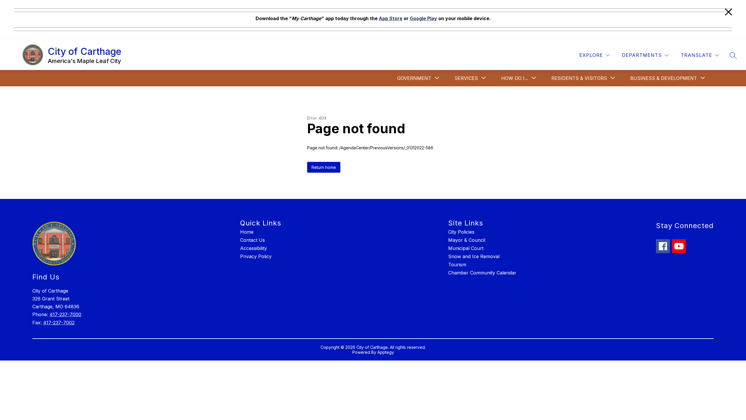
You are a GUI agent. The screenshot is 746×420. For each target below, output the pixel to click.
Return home (324, 167)
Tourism (457, 264)
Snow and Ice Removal (473, 256)
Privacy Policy (256, 256)
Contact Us (252, 240)
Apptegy (385, 352)
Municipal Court (465, 248)
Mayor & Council (466, 240)
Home (247, 232)
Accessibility (253, 248)
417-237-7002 (59, 323)
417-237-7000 (65, 314)
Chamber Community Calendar (482, 273)
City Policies (461, 232)
